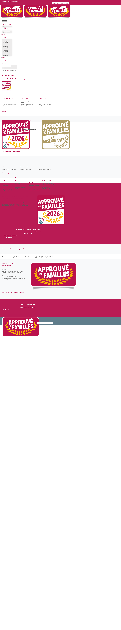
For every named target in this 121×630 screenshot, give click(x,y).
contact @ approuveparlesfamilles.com (27, 319)
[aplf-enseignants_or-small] (56, 148)
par (48, 320)
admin (8, 70)
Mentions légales (39, 316)
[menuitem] (61, 21)
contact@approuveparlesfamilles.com (13, 1)
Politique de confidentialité (40, 318)
